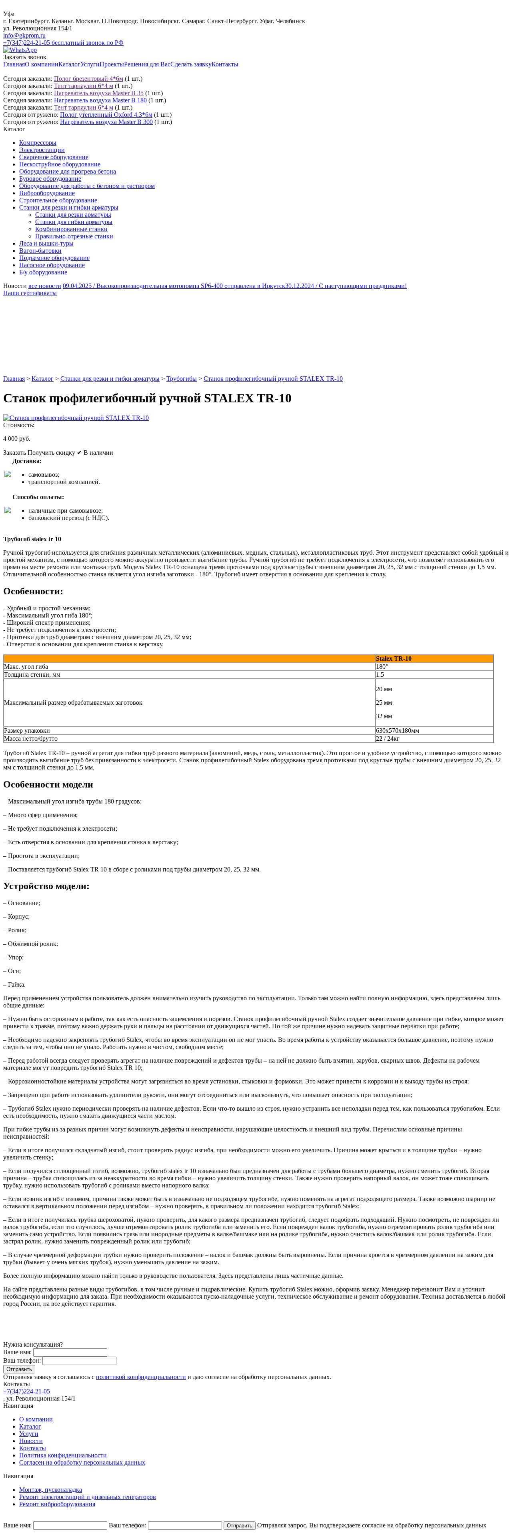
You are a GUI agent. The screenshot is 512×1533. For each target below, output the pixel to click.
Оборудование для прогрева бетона (67, 171)
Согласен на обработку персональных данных (82, 1462)
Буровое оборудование (50, 178)
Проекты (112, 64)
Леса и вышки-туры (46, 243)
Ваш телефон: (22, 1360)
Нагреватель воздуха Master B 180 (100, 100)
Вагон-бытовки (40, 250)
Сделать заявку (191, 64)
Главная (14, 64)
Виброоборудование (47, 193)
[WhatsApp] (20, 49)
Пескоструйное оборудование (59, 164)
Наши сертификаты (30, 293)
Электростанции (42, 149)
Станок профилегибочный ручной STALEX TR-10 (273, 378)
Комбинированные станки (71, 229)
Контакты (225, 64)
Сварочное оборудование (53, 157)
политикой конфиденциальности (141, 1376)
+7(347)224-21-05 (26, 1391)
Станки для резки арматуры (73, 214)
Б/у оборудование (43, 272)
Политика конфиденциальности (63, 1455)
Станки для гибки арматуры (73, 221)
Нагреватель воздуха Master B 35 (99, 93)
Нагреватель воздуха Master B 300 (106, 121)
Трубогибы (181, 378)
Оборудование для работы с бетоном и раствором (87, 185)
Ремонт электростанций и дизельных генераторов (87, 1496)
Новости (31, 1440)
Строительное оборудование (58, 200)
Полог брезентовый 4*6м (88, 78)
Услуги (90, 64)
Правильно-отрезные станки (74, 236)
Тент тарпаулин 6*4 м (83, 85)
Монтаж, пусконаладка (50, 1489)
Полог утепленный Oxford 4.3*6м (106, 114)
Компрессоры (37, 142)
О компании (41, 64)
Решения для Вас (147, 64)
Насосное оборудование (52, 265)
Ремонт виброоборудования (57, 1504)
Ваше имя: (17, 1352)
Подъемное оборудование (54, 257)
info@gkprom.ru (24, 35)
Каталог (69, 64)
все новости (44, 285)
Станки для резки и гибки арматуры (68, 207)
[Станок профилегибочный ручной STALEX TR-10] (76, 417)
